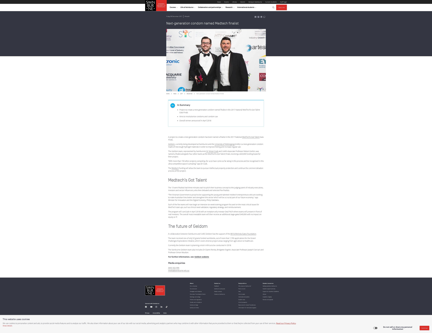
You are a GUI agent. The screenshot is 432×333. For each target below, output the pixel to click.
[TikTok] (166, 307)
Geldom (171, 144)
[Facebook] (146, 307)
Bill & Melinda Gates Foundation (243, 234)
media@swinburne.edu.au (178, 270)
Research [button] (230, 7)
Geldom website (202, 257)
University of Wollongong (224, 144)
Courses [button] (174, 7)
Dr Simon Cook (212, 151)
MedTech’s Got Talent (250, 137)
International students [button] (246, 7)
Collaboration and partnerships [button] (210, 7)
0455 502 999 (173, 268)
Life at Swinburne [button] (187, 7)
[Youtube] (151, 307)
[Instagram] (156, 307)
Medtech (175, 168)
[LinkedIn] (161, 307)
